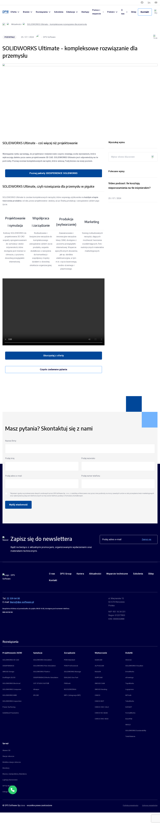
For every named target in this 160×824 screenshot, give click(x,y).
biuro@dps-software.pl (22, 602)
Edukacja (70, 12)
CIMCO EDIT (99, 701)
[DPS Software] (5, 12)
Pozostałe (9, 37)
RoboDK (98, 672)
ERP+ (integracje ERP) (72, 695)
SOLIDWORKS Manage (72, 672)
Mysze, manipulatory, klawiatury (14, 774)
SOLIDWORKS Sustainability (135, 730)
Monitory (5, 768)
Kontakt (145, 12)
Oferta (13, 12)
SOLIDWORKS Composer (11, 689)
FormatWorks (130, 713)
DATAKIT (128, 707)
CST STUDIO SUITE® (41, 683)
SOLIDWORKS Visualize (134, 666)
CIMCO (97, 695)
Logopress (129, 689)
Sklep (133, 12)
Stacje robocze (8, 756)
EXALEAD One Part (71, 677)
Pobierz (111, 12)
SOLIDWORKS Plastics (41, 672)
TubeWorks (129, 701)
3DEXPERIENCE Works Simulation (45, 677)
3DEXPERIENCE (8, 666)
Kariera (80, 573)
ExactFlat (128, 719)
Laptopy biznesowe (10, 780)
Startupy (85, 12)
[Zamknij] (16, 785)
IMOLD (128, 725)
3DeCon (128, 660)
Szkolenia (58, 12)
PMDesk (67, 683)
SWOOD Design (8, 672)
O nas (122, 12)
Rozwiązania (42, 12)
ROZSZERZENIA (70, 689)
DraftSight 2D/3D (8, 677)
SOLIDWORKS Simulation (42, 660)
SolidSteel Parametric (10, 713)
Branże (26, 12)
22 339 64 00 (13, 598)
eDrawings (129, 677)
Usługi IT (5, 792)
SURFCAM (98, 677)
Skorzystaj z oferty (53, 355)
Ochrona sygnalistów (150, 805)
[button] (12, 789)
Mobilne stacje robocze (11, 762)
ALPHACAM (99, 666)
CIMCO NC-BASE (101, 713)
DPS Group (66, 573)
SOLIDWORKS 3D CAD (10, 660)
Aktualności (16, 24)
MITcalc (128, 695)
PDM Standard (69, 660)
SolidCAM (98, 660)
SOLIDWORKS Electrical (11, 683)
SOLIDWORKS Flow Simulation (44, 666)
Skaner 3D (6, 750)
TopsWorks (129, 683)
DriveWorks (129, 672)
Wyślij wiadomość (18, 504)
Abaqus (36, 689)
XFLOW (36, 695)
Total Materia (130, 736)
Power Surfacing (8, 707)
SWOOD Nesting (101, 689)
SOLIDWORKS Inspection (12, 701)
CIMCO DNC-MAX (101, 719)
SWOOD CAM (100, 683)
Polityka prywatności (130, 805)
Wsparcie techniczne (117, 573)
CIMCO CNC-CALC (102, 707)
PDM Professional (71, 666)
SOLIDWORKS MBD (9, 695)
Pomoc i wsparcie (96, 12)
